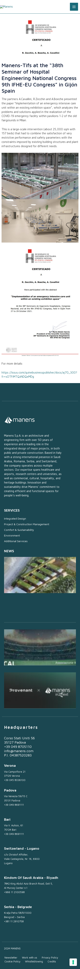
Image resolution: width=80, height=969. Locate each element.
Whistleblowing (34, 961)
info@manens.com (18, 751)
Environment (12, 535)
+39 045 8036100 (14, 780)
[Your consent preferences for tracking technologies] (73, 962)
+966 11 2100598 (14, 892)
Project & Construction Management (26, 524)
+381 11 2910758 (14, 921)
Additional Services (16, 541)
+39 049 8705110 (18, 747)
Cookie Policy (12, 961)
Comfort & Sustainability (19, 529)
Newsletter (10, 957)
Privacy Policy (50, 957)
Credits (52, 961)
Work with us (29, 957)
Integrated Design (15, 518)
